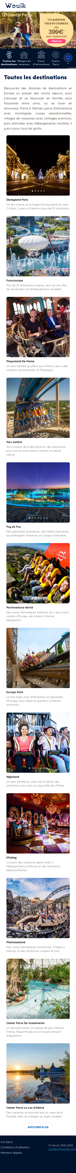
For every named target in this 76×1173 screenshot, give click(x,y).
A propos (7, 1142)
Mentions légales (11, 1152)
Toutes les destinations (9, 62)
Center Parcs (56, 62)
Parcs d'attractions (41, 62)
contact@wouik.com (62, 1149)
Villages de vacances (24, 62)
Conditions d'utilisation (15, 1147)
